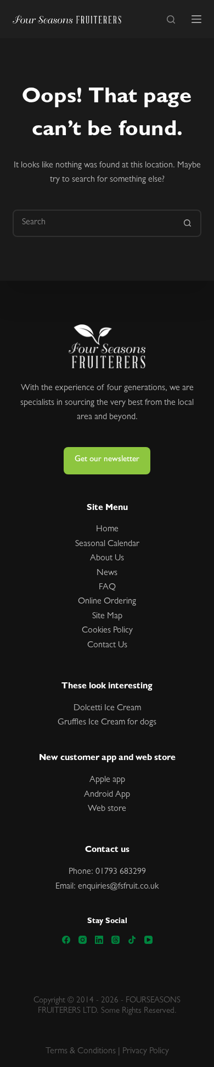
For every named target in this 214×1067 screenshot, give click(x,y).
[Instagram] (82, 940)
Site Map (107, 616)
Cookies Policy (107, 631)
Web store (107, 809)
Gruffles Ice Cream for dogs (107, 722)
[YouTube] (148, 940)
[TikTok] (132, 940)
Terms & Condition (79, 1051)
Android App (107, 795)
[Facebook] (66, 940)
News (107, 573)
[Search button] (187, 223)
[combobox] (94, 223)
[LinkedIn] (99, 940)
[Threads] (115, 940)
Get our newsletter (107, 460)
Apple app (107, 780)
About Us (107, 558)
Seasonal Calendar (107, 544)
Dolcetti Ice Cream (107, 708)
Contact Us (107, 645)
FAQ (107, 587)
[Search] (171, 19)
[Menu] (196, 19)
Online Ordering (107, 602)
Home (107, 529)
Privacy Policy (145, 1051)
